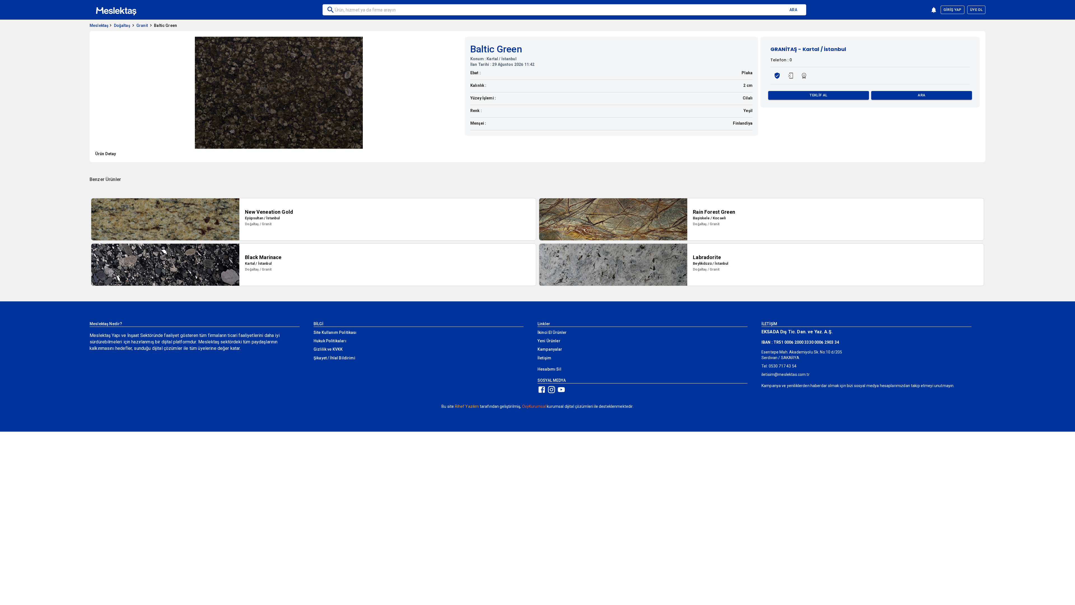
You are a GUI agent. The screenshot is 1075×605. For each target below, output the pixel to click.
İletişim (544, 358)
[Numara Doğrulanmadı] (790, 75)
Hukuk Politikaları (330, 341)
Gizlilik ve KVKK (328, 349)
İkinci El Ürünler (552, 332)
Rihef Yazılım (467, 406)
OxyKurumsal (534, 406)
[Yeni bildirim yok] (934, 10)
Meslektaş (99, 25)
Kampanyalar (550, 349)
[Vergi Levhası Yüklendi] (777, 75)
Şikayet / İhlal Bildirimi (334, 358)
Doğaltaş (122, 25)
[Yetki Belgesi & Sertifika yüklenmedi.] (804, 75)
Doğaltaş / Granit (258, 224)
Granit (142, 25)
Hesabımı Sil (549, 369)
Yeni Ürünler (549, 341)
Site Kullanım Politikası (335, 332)
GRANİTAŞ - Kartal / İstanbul (808, 49)
